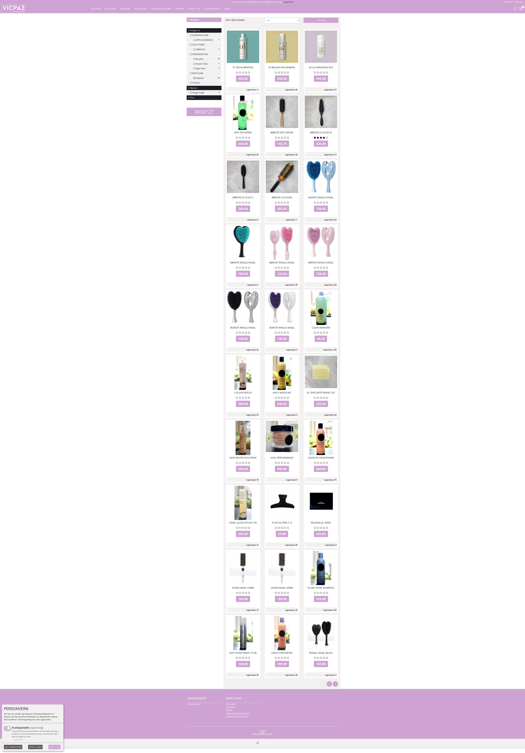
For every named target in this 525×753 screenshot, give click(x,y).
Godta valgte (35, 747)
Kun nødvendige (13, 747)
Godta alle (54, 747)
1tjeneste (17, 739)
